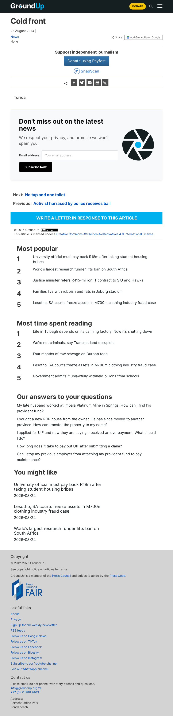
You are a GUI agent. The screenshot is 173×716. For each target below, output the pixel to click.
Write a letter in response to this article (86, 218)
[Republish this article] (105, 84)
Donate (137, 6)
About (15, 614)
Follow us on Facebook (26, 647)
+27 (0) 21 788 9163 (25, 692)
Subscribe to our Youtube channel (34, 663)
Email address (29, 155)
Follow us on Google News (28, 636)
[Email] (90, 84)
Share (118, 37)
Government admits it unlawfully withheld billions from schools (86, 376)
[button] (159, 6)
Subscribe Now (36, 167)
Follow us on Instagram (26, 658)
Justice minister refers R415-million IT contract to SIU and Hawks (88, 280)
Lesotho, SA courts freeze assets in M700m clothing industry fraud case (94, 303)
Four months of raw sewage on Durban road (70, 354)
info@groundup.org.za (26, 688)
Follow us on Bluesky (25, 652)
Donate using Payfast (87, 61)
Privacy (16, 619)
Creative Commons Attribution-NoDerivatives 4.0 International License (104, 234)
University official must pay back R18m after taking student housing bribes (90, 259)
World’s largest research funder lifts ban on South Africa (80, 269)
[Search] (151, 6)
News (15, 37)
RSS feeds (18, 630)
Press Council (61, 575)
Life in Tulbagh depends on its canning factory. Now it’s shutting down (92, 331)
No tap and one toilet (45, 194)
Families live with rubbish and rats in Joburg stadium (78, 291)
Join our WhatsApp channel (29, 669)
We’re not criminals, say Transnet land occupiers (74, 343)
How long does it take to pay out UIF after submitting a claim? (69, 446)
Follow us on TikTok (24, 641)
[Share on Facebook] (74, 84)
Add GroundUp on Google (145, 37)
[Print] (98, 84)
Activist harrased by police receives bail (72, 203)
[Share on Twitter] (82, 84)
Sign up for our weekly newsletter (34, 625)
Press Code (117, 575)
